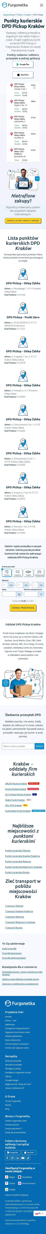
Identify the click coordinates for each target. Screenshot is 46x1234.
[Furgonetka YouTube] (23, 1158)
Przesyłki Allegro (12, 1080)
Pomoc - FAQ (10, 1020)
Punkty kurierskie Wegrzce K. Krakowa (23, 867)
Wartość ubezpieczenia (33, 589)
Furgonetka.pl (9, 14)
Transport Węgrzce (14, 916)
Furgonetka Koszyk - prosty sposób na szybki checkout (22, 973)
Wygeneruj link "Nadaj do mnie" (18, 1084)
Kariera (8, 1105)
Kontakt (8, 1016)
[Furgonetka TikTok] (28, 1158)
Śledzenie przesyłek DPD (23, 715)
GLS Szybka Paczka (18, 794)
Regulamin (9, 1032)
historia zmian (24, 1032)
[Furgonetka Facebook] (7, 1158)
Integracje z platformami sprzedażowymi (20, 983)
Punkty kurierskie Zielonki (17, 850)
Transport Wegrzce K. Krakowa (20, 922)
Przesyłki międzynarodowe (14, 957)
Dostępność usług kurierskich (17, 1028)
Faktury (8, 1076)
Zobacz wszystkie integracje (16, 1195)
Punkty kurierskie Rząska (17, 872)
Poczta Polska (15, 789)
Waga (4, 589)
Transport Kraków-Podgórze (19, 911)
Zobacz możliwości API (14, 1088)
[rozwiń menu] (41, 5)
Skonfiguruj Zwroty (13, 1068)
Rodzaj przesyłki (8, 566)
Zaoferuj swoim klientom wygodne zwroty (20, 979)
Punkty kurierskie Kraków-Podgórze (22, 856)
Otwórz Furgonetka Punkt (15, 1121)
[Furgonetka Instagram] (12, 1158)
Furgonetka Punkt (17, 810)
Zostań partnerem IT (13, 1128)
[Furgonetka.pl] (15, 5)
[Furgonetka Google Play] (12, 1152)
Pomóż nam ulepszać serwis (17, 1048)
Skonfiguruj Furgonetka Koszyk (18, 1072)
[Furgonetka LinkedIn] (18, 1158)
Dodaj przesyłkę (23, 607)
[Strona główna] (20, 1006)
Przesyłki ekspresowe (12, 953)
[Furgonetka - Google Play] (22, 64)
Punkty (20, 14)
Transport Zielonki (14, 905)
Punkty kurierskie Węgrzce (18, 861)
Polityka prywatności (13, 1036)
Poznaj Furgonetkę (13, 1101)
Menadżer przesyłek (13, 1064)
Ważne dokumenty (13, 1040)
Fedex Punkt (15, 800)
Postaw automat (12, 1124)
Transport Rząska (13, 927)
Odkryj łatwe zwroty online (23, 220)
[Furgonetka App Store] (29, 1152)
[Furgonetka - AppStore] (23, 75)
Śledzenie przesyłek (13, 1061)
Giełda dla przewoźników (15, 1132)
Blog (7, 1109)
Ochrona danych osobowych (17, 1044)
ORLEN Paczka (16, 783)
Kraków (27, 14)
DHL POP (13, 805)
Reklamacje (10, 1024)
